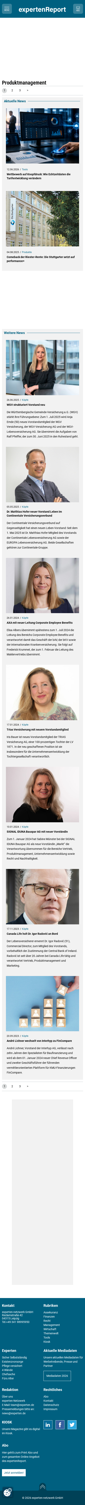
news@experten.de (14, 1413)
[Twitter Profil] (72, 1424)
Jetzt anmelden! (14, 1472)
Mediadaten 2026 (57, 1375)
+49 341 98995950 (17, 1322)
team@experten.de (22, 1405)
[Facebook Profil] (60, 1424)
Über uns (7, 1396)
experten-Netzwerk (13, 1400)
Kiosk (9, 1433)
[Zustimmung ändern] (7, 1492)
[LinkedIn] (47, 1424)
